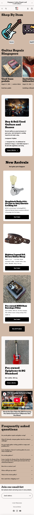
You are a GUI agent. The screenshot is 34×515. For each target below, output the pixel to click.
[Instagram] (17, 511)
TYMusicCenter (19, 503)
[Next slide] (32, 3)
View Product (17, 217)
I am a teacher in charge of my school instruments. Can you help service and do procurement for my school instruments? (16, 460)
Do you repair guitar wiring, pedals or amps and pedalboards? (15, 445)
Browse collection (11, 383)
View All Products (17, 329)
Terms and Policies (17, 507)
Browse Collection (11, 150)
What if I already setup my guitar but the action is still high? (15, 440)
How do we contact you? (8, 466)
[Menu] (2, 8)
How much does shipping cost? (10, 479)
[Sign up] (30, 496)
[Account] (28, 9)
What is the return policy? (9, 474)
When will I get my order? (8, 470)
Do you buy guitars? (7, 455)
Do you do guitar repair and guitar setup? (13, 435)
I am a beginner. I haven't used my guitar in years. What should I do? (15, 450)
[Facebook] (14, 511)
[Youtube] (20, 511)
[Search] (6, 9)
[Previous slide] (2, 3)
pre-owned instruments (19, 131)
